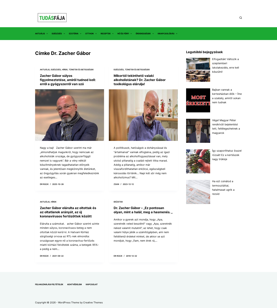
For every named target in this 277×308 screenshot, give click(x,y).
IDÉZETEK (118, 202)
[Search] (240, 17)
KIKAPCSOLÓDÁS (166, 33)
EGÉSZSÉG (57, 33)
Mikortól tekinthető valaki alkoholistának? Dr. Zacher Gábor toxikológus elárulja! (140, 80)
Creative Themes (93, 302)
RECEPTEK (106, 33)
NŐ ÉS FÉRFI (123, 33)
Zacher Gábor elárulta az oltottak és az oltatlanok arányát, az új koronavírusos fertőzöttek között (68, 212)
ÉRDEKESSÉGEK (143, 33)
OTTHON (89, 33)
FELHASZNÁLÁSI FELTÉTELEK (49, 284)
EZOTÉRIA (73, 33)
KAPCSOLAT (92, 284)
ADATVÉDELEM (74, 284)
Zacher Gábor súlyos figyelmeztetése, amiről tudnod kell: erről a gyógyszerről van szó (68, 80)
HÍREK (65, 69)
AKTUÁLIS (40, 33)
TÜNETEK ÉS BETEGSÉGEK (81, 69)
